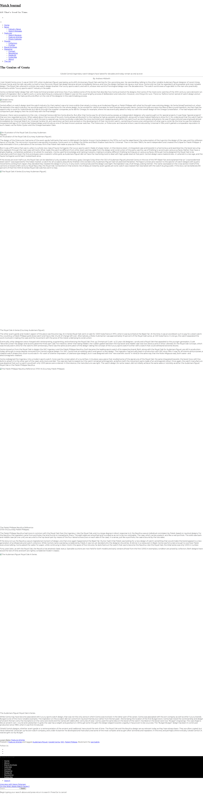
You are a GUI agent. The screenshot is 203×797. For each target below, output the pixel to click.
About (11, 59)
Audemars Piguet (40, 742)
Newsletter (13, 53)
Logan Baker (5, 740)
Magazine (8, 49)
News (6, 27)
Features (8, 33)
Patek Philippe (71, 742)
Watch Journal (10, 5)
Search (7, 781)
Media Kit (12, 55)
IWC (62, 742)
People (7, 41)
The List (7, 61)
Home (6, 25)
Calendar (8, 767)
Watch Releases (15, 31)
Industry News (14, 29)
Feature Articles (15, 37)
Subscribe (12, 57)
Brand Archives (10, 47)
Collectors (12, 43)
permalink (95, 742)
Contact (11, 51)
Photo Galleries (14, 39)
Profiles (11, 45)
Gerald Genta (54, 742)
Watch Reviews (14, 35)
